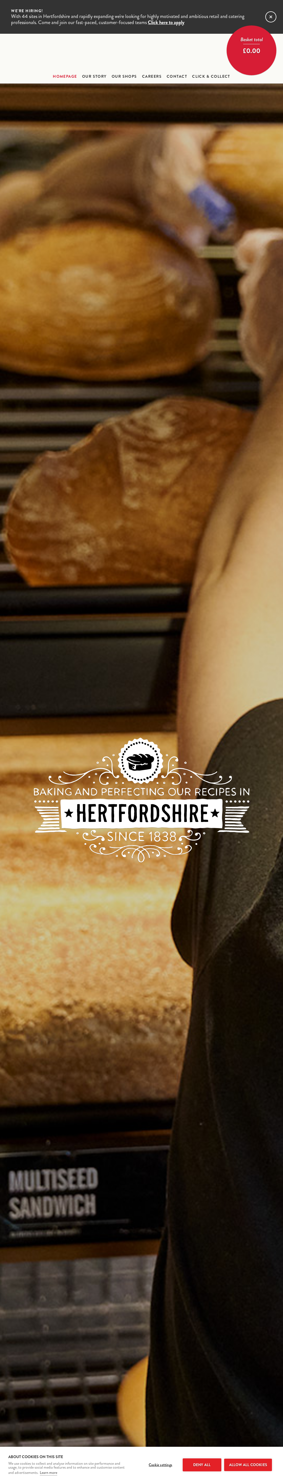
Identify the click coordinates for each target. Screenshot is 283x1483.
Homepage (65, 76)
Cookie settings (160, 1465)
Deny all (202, 1465)
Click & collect (211, 76)
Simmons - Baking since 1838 (141, 53)
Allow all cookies (248, 1465)
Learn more (48, 1472)
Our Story (94, 76)
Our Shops (124, 76)
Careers (152, 76)
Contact (177, 76)
